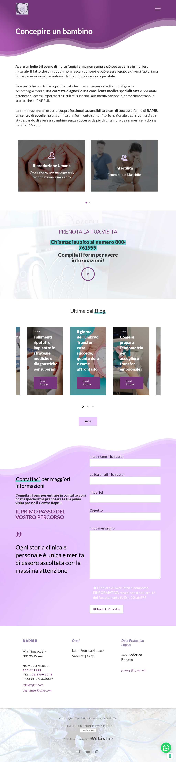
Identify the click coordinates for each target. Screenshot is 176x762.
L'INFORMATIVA (106, 593)
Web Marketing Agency (76, 738)
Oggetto (96, 510)
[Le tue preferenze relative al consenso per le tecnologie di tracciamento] (170, 756)
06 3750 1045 (42, 674)
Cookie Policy (88, 730)
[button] (158, 9)
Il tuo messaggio (102, 528)
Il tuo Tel (96, 492)
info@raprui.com (33, 685)
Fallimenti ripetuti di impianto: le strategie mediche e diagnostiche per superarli (45, 353)
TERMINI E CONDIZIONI (78, 725)
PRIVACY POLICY (102, 725)
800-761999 (32, 670)
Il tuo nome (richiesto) (107, 456)
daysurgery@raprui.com (37, 690)
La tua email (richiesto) (107, 474)
